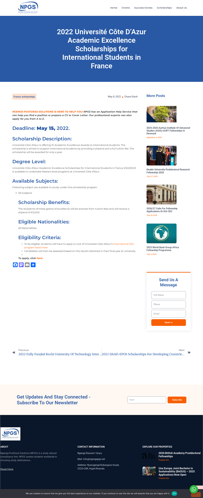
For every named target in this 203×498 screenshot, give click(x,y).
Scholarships (164, 7)
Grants (126, 7)
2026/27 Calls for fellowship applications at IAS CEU (162, 210)
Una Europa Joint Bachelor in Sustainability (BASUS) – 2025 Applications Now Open (177, 471)
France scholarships (24, 96)
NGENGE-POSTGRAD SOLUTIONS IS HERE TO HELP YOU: (47, 111)
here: (40, 258)
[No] (196, 494)
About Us (181, 7)
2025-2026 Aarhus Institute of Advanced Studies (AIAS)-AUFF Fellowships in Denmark (168, 130)
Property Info (164, 460)
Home (113, 7)
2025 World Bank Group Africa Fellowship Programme (163, 249)
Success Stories (143, 7)
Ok (174, 493)
